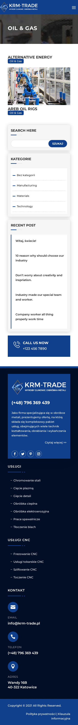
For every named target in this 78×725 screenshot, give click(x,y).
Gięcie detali (22, 496)
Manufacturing (27, 185)
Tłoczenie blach (24, 527)
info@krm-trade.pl (24, 623)
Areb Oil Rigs (22, 109)
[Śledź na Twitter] (23, 454)
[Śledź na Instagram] (38, 454)
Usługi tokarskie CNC (28, 562)
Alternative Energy (30, 57)
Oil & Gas (16, 61)
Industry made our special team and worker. (39, 297)
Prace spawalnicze (26, 519)
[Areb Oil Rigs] (39, 86)
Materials (23, 196)
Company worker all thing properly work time (34, 317)
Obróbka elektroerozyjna (31, 511)
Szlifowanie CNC (25, 569)
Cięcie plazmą (23, 488)
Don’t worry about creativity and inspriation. (39, 277)
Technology (25, 206)
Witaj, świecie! (26, 241)
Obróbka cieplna (25, 503)
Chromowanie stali (27, 480)
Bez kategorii (26, 175)
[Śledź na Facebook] (15, 454)
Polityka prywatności (41, 714)
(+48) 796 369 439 (31, 402)
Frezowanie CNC (25, 554)
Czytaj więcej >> (55, 442)
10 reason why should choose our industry (40, 258)
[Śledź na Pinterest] (30, 454)
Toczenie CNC (23, 577)
